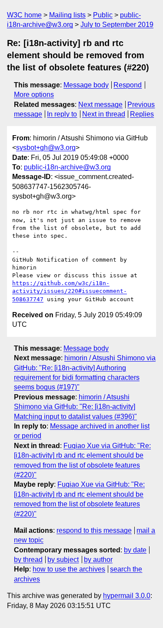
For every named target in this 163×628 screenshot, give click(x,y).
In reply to (62, 114)
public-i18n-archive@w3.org (67, 167)
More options (34, 94)
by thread (28, 559)
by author (98, 559)
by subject (63, 559)
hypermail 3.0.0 (126, 595)
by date (135, 550)
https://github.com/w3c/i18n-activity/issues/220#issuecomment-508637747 (69, 291)
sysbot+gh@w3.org (46, 147)
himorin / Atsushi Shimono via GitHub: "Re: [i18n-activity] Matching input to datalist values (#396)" (75, 406)
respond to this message (94, 530)
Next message (100, 104)
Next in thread (103, 114)
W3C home (24, 15)
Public (103, 15)
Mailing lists (67, 15)
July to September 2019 (116, 24)
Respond (127, 85)
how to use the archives (69, 569)
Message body (86, 85)
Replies (142, 114)
